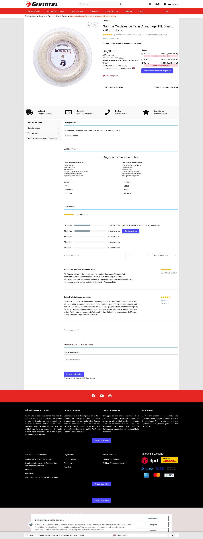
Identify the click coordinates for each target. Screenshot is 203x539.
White (161, 64)
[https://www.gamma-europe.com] (93, 395)
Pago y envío (69, 463)
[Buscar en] (120, 4)
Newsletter (68, 467)
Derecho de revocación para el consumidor (41, 477)
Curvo (126, 186)
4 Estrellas (68, 231)
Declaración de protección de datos (38, 459)
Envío (121, 58)
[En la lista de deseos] (95, 24)
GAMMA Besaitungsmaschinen (115, 463)
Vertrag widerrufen (102, 440)
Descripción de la (34, 122)
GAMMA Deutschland (111, 459)
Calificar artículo (131, 231)
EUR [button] (157, 4)
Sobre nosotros (70, 459)
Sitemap (28, 470)
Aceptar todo (153, 519)
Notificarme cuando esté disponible (157, 71)
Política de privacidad (94, 530)
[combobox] (140, 535)
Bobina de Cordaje (160, 35)
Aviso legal (29, 473)
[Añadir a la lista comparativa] (89, 24)
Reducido (127, 182)
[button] (165, 4)
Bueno (126, 190)
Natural (161, 55)
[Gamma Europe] (41, 4)
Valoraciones (32, 133)
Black (161, 59)
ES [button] (150, 4)
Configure (153, 525)
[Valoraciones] (108, 35)
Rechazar (152, 531)
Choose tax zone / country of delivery (117, 68)
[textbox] (140, 535)
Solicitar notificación (74, 374)
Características (33, 128)
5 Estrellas (68, 225)
